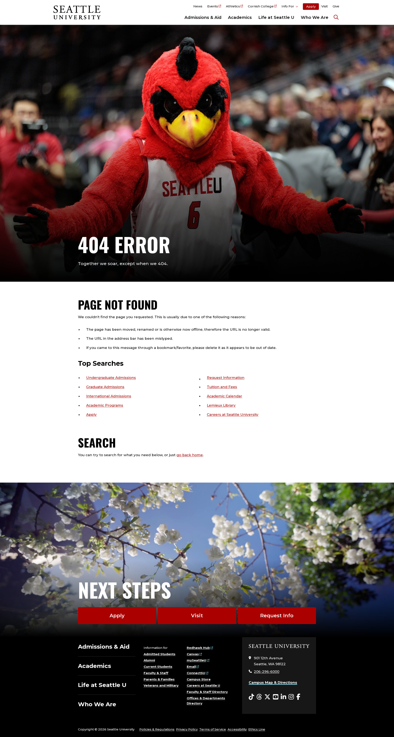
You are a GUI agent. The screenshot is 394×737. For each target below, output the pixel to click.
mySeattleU (196, 660)
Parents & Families (159, 679)
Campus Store (199, 679)
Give (336, 6)
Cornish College (261, 6)
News (197, 6)
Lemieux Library (221, 405)
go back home (189, 455)
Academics (240, 17)
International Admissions (108, 396)
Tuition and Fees (222, 387)
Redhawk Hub (198, 648)
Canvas (193, 654)
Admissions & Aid (202, 17)
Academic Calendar (224, 396)
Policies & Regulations (156, 729)
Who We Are (314, 17)
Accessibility (237, 729)
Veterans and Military (161, 685)
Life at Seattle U (276, 17)
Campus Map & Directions (273, 682)
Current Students (158, 667)
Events (212, 6)
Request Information (225, 378)
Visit (324, 6)
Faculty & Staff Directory (207, 692)
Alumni (149, 660)
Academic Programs (104, 405)
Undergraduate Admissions (111, 378)
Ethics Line (256, 729)
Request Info (276, 616)
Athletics (233, 6)
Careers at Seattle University (232, 414)
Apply (311, 6)
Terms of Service (212, 729)
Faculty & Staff (156, 673)
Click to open (289, 7)
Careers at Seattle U (203, 685)
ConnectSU (196, 673)
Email (191, 667)
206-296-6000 (266, 672)
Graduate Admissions (105, 387)
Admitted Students (159, 654)
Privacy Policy (187, 729)
